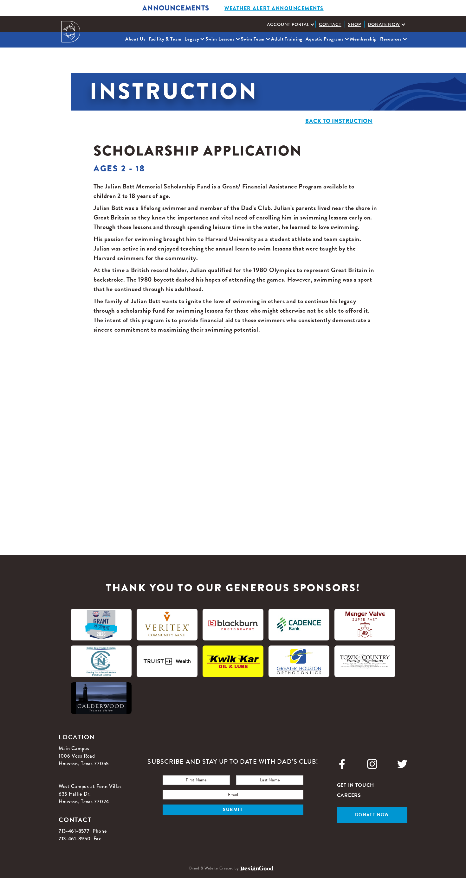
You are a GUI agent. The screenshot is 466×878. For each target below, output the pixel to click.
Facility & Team (165, 38)
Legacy (191, 38)
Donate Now (384, 24)
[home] (70, 31)
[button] (289, 24)
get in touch (355, 785)
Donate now (372, 814)
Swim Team (253, 38)
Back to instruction (338, 121)
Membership (363, 38)
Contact (330, 24)
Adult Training (286, 38)
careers (349, 795)
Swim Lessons (219, 38)
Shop (354, 24)
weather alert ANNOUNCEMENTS (274, 8)
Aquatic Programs (325, 38)
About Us (135, 38)
